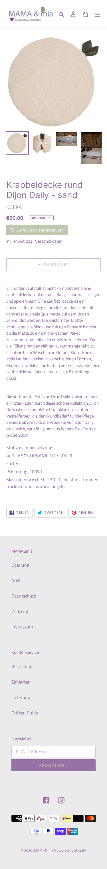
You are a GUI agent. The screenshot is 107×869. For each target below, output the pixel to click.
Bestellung (21, 666)
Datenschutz (23, 595)
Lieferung (20, 697)
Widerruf (20, 611)
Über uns (20, 565)
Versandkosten (48, 241)
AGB (15, 580)
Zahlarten (21, 681)
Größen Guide (24, 712)
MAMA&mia (44, 850)
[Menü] (97, 13)
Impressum (22, 626)
